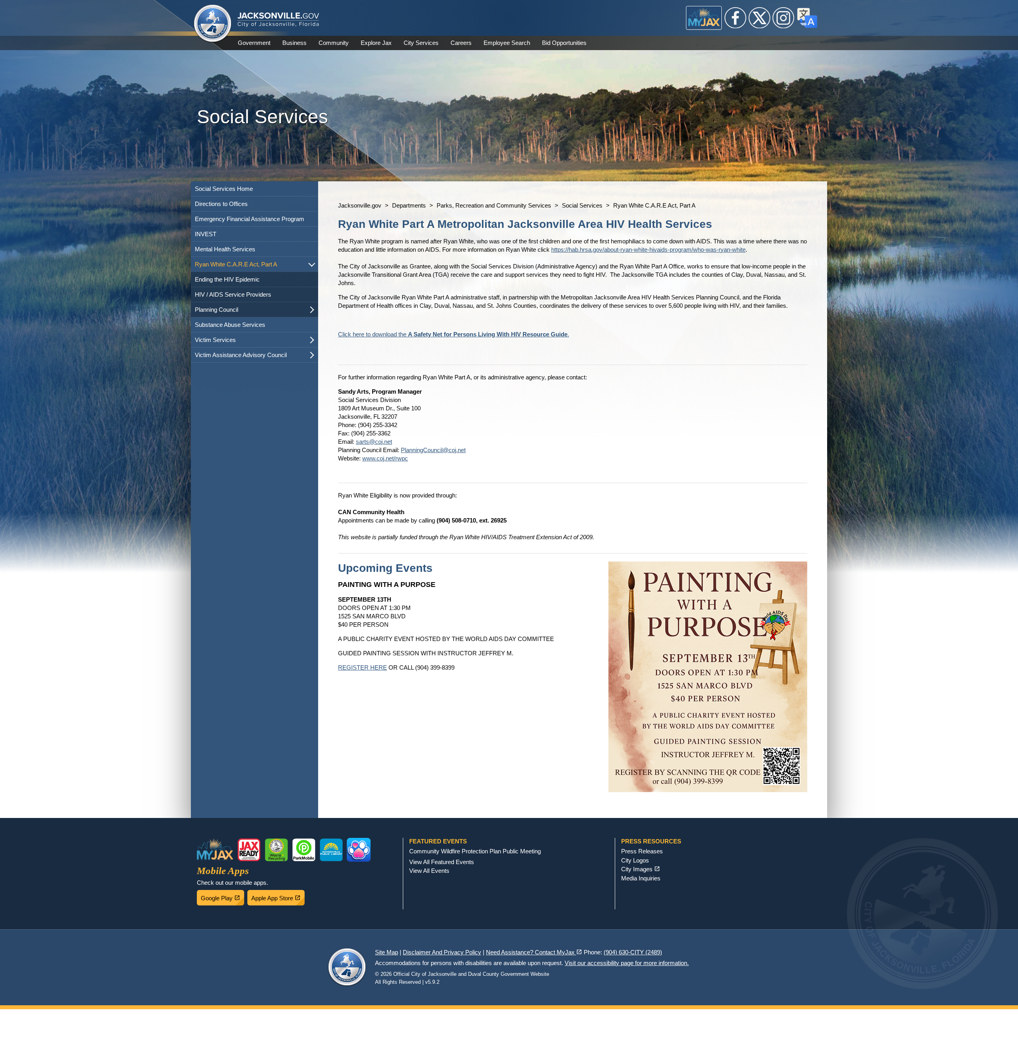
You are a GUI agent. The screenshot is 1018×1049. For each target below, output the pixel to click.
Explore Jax (376, 42)
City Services (421, 42)
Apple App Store (278, 895)
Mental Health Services (225, 249)
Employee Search (507, 42)
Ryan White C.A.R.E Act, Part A (236, 264)
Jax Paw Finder (359, 850)
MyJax (704, 18)
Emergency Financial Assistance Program (249, 219)
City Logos (635, 860)
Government (254, 42)
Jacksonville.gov (359, 205)
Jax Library (331, 850)
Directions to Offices (221, 203)
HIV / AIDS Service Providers (233, 294)
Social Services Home (224, 188)
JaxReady (249, 850)
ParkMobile (304, 850)
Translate (807, 18)
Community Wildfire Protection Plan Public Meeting (475, 851)
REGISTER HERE (362, 667)
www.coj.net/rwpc (385, 458)
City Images (640, 869)
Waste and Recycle (276, 850)
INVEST (205, 234)
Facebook (736, 18)
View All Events (429, 870)
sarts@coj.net (374, 441)
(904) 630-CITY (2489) (633, 952)
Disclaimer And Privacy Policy (442, 952)
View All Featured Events (441, 862)
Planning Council (216, 309)
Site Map (386, 952)
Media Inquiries (641, 878)
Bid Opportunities (564, 42)
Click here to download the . (453, 334)
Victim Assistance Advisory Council (241, 355)
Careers (461, 42)
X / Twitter (759, 18)
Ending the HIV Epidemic (227, 279)
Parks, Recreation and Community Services (494, 205)
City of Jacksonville (213, 24)
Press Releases (642, 851)
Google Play (222, 895)
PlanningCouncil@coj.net (433, 450)
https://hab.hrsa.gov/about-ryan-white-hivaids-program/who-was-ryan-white (648, 249)
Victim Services (215, 339)
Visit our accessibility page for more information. (627, 963)
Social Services (582, 205)
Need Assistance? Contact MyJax (534, 952)
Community (334, 42)
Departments (409, 205)
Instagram (783, 18)
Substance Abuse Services (230, 324)
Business (294, 42)
